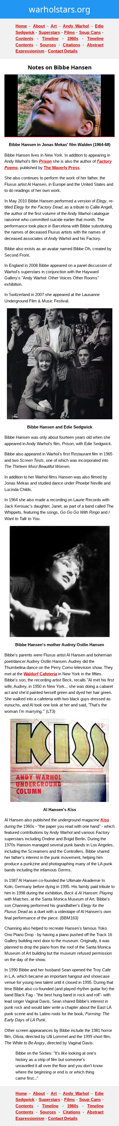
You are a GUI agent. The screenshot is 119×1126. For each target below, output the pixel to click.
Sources (48, 44)
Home (21, 26)
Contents (24, 38)
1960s (72, 38)
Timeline (50, 38)
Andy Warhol (76, 26)
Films (69, 32)
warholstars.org (59, 9)
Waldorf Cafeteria (40, 673)
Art (54, 26)
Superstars (49, 32)
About (39, 26)
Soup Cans (90, 32)
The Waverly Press (61, 167)
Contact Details (62, 51)
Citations (71, 44)
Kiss (104, 819)
